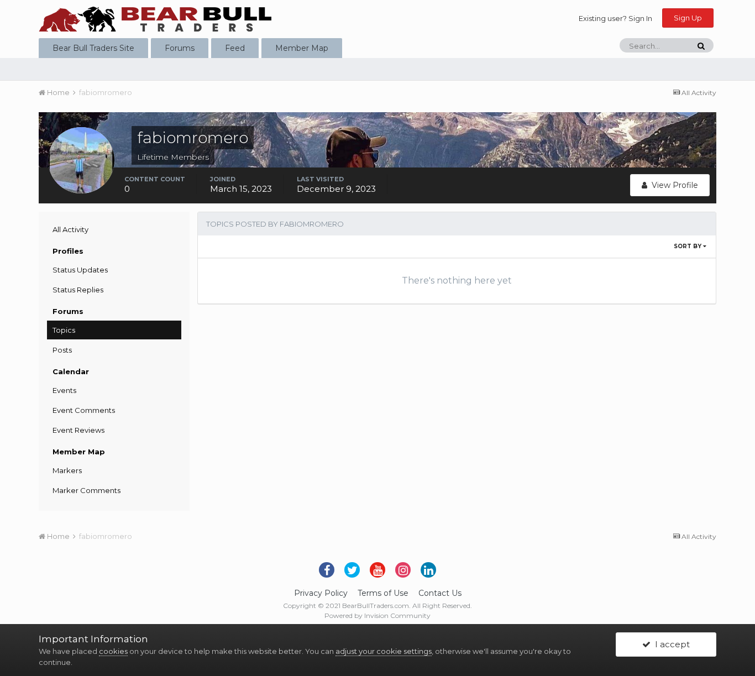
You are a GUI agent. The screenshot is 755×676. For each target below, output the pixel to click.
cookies (113, 651)
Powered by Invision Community (377, 615)
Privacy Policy (321, 593)
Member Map (301, 48)
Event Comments (84, 410)
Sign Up (688, 17)
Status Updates (80, 269)
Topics (64, 330)
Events (64, 390)
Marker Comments (86, 490)
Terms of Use (383, 593)
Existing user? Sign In (615, 18)
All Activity (70, 229)
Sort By (688, 246)
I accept (670, 644)
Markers (67, 470)
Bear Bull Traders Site (93, 48)
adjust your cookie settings (383, 651)
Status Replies (78, 289)
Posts (62, 349)
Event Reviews (78, 430)
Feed (235, 48)
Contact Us (440, 593)
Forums (180, 48)
